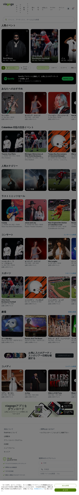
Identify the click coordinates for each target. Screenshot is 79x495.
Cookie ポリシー (39, 489)
